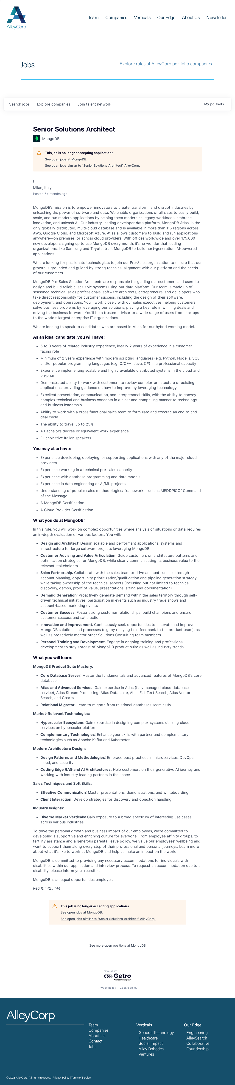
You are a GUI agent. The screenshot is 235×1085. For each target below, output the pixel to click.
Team (93, 1025)
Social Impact (151, 1044)
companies (53, 104)
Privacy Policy (61, 1077)
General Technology (156, 1033)
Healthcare (148, 1038)
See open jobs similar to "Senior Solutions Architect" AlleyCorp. (92, 165)
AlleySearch (196, 1038)
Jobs (92, 1047)
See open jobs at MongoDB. (66, 159)
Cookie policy (128, 987)
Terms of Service (81, 1077)
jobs (19, 104)
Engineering (197, 1033)
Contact (95, 1041)
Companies (99, 1031)
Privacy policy (107, 987)
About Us (97, 1036)
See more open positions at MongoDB (117, 945)
